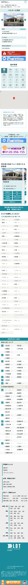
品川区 (9, 361)
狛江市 (9, 412)
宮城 (23, 506)
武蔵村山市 (10, 453)
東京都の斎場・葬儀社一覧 (10, 5)
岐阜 (18, 516)
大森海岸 (18, 263)
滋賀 (22, 523)
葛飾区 (9, 355)
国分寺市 (10, 409)
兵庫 (15, 523)
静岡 (15, 516)
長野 (11, 518)
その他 (25, 500)
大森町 (5, 233)
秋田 (11, 508)
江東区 (9, 358)
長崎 (18, 536)
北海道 (11, 506)
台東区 (9, 371)
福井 (22, 518)
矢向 (17, 284)
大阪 (11, 523)
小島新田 (6, 291)
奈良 (11, 525)
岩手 (20, 506)
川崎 (5, 270)
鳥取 (22, 528)
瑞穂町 (9, 446)
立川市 (9, 415)
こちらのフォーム (17, 124)
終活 (22, 500)
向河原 (5, 298)
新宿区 (9, 364)
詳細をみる (12, 202)
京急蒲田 (18, 219)
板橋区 (9, 349)
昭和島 (18, 257)
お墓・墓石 (15, 500)
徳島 (18, 533)
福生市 (9, 440)
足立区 (9, 345)
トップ (2, 5)
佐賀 (15, 536)
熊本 (22, 536)
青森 (16, 506)
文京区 (9, 380)
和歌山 (15, 525)
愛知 (11, 516)
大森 (17, 250)
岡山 (11, 528)
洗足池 (18, 301)
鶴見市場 (6, 326)
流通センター (20, 281)
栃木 (18, 513)
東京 (11, 511)
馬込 (5, 250)
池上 (17, 229)
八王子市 (10, 424)
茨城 (11, 513)
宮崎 (15, 538)
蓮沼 (5, 222)
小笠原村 (10, 399)
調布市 (9, 418)
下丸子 (5, 253)
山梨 (11, 520)
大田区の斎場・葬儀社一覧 (6, 6)
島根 (18, 528)
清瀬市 (9, 402)
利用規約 (5, 470)
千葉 (23, 511)
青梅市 (9, 396)
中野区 (9, 377)
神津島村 (10, 406)
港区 (9, 383)
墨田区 (9, 367)
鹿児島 (19, 538)
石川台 (5, 311)
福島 (18, 508)
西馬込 (18, 243)
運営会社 (5, 467)
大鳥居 (18, 239)
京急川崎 (6, 260)
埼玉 (20, 511)
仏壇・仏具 (23, 496)
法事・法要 (15, 498)
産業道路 (6, 274)
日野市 (9, 434)
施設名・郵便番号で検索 (9, 486)
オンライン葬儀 (16, 496)
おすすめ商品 (24, 498)
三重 (20, 525)
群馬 (15, 513)
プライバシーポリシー (8, 472)
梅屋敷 (18, 226)
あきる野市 (10, 393)
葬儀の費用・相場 (7, 500)
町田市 (9, 443)
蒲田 (5, 219)
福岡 (11, 536)
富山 (15, 518)
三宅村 (9, 449)
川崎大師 (6, 243)
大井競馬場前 (7, 308)
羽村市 (9, 427)
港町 (5, 236)
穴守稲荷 (18, 253)
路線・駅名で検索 (7, 484)
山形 (15, 508)
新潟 (22, 516)
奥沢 (5, 332)
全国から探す (6, 481)
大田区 (9, 352)
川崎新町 (6, 294)
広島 (15, 528)
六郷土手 (18, 233)
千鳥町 (5, 246)
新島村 (9, 421)
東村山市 (10, 431)
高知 (22, 533)
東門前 (5, 257)
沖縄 (23, 538)
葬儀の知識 (6, 496)
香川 (15, 533)
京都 (18, 523)
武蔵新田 (18, 236)
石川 (18, 518)
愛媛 (11, 533)
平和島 (18, 246)
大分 (11, 538)
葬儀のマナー (6, 498)
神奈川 (15, 511)
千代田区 (10, 374)
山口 (11, 530)
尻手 (17, 298)
